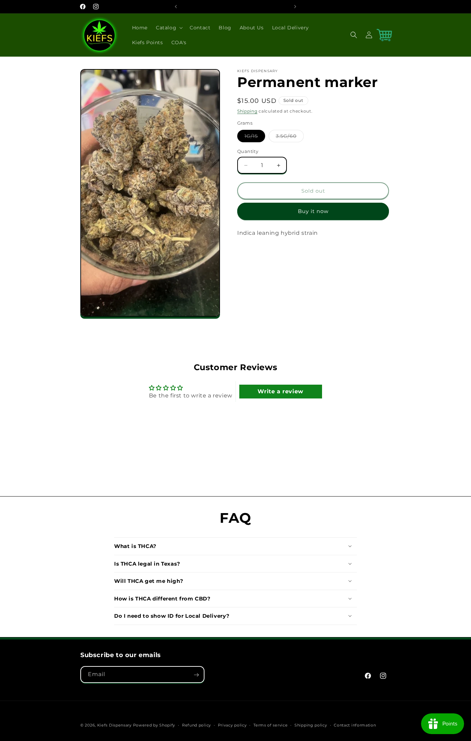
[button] (169, 27)
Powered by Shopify (154, 725)
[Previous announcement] (175, 6)
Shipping (247, 111)
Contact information (355, 724)
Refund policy (196, 724)
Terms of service (270, 724)
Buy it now (313, 211)
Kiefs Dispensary (115, 725)
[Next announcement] (295, 6)
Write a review (280, 391)
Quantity (247, 151)
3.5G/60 (290, 137)
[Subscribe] (196, 674)
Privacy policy (232, 724)
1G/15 (254, 137)
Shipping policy (310, 724)
